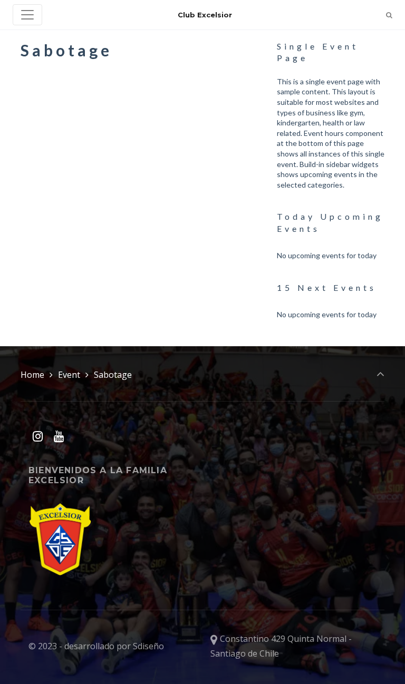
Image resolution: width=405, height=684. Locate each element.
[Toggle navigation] (27, 14)
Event (69, 374)
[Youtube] (59, 436)
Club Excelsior (205, 15)
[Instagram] (37, 436)
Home (32, 374)
